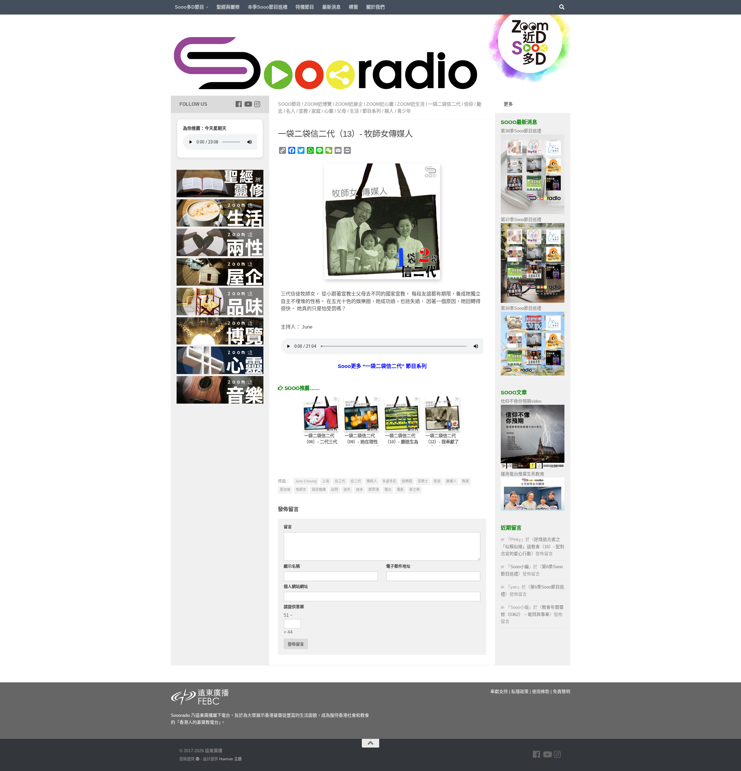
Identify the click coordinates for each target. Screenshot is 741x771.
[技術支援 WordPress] (197, 759)
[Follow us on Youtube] (247, 104)
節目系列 (371, 111)
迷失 (347, 490)
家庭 (316, 111)
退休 (359, 490)
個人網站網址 (296, 586)
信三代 (340, 481)
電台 (387, 490)
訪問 (334, 490)
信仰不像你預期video (521, 401)
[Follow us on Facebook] (238, 104)
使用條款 (540, 691)
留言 (288, 526)
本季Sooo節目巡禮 (267, 7)
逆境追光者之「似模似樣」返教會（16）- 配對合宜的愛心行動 (532, 546)
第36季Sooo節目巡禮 (521, 308)
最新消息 (331, 7)
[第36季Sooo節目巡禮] (532, 373)
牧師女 (301, 490)
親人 (389, 111)
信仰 (468, 104)
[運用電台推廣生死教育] (532, 509)
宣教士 (423, 481)
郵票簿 (373, 490)
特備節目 (305, 7)
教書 (465, 481)
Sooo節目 (289, 104)
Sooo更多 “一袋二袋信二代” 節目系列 (382, 366)
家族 (437, 481)
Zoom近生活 (411, 104)
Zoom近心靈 (380, 104)
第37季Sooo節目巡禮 (521, 219)
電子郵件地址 (399, 566)
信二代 (356, 481)
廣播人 (451, 481)
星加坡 (285, 490)
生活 (354, 111)
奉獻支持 (499, 691)
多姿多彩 (389, 481)
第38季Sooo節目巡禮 (521, 130)
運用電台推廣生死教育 (522, 473)
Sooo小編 (519, 566)
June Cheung (306, 481)
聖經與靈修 (228, 7)
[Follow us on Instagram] (257, 104)
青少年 (404, 111)
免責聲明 (561, 691)
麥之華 (414, 490)
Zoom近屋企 (349, 104)
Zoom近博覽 (318, 104)
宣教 (303, 111)
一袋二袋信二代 (444, 104)
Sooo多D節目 (189, 7)
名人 (290, 111)
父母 (341, 111)
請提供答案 (294, 606)
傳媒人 (371, 481)
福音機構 (319, 490)
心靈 (328, 111)
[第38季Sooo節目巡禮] (532, 212)
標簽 (353, 7)
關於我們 (375, 7)
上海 (325, 481)
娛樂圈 (407, 481)
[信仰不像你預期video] (532, 466)
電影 (400, 490)
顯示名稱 (293, 566)
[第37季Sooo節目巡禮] (532, 301)
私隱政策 (520, 691)
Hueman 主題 (230, 759)
